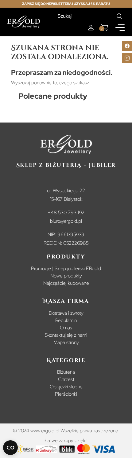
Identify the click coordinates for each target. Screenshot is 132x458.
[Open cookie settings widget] (10, 447)
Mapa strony (66, 342)
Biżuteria (66, 372)
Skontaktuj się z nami (66, 335)
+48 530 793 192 (66, 212)
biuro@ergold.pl (66, 221)
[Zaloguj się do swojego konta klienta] (91, 28)
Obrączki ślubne (66, 386)
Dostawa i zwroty (66, 313)
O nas (66, 327)
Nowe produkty (66, 276)
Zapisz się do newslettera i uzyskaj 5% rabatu (66, 4)
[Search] (120, 16)
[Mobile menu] (120, 27)
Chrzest (66, 379)
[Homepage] (23, 22)
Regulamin (66, 320)
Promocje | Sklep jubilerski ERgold (66, 268)
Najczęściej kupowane (66, 283)
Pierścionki (66, 394)
